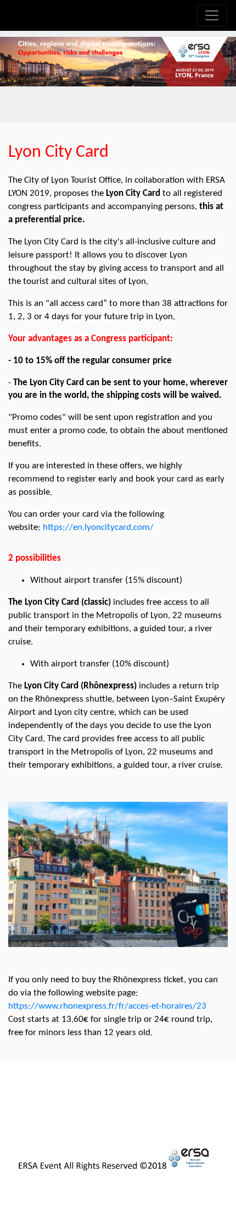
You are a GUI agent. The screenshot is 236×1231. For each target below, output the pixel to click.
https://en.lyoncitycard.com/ (98, 527)
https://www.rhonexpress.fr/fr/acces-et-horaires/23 (107, 1006)
